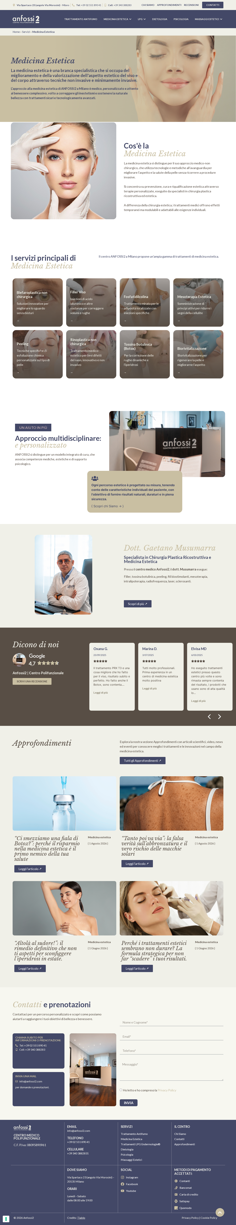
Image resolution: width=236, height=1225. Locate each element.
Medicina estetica (99, 837)
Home (16, 31)
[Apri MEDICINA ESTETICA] (130, 19)
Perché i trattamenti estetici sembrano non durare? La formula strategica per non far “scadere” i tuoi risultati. (154, 951)
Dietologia (127, 1149)
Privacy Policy (167, 1090)
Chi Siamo (147, 4)
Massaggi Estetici (131, 1159)
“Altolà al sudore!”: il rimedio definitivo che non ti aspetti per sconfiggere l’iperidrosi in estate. (45, 951)
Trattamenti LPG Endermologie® (140, 1144)
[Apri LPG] (144, 19)
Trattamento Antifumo (134, 1133)
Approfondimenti (169, 4)
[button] (219, 716)
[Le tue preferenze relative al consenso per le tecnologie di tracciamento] (6, 1219)
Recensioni (191, 4)
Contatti (179, 1139)
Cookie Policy (209, 1217)
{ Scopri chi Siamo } (107, 506)
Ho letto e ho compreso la (149, 1090)
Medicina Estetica (131, 1139)
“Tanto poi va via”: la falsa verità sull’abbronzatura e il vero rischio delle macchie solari (154, 846)
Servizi (26, 31)
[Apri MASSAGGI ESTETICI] (221, 19)
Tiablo (81, 1217)
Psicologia (127, 1154)
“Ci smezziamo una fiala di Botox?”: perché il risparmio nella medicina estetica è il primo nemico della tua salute (47, 848)
